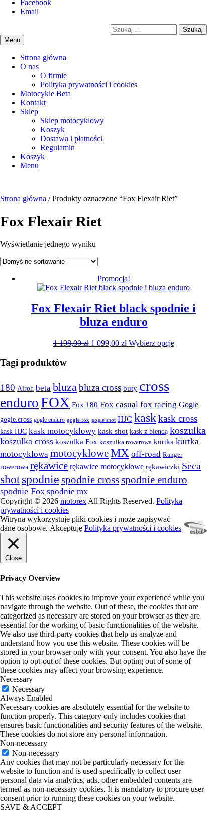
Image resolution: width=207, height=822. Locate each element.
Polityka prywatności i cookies (88, 84)
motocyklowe (79, 453)
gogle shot (103, 420)
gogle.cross (16, 419)
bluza (65, 387)
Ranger (172, 454)
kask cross (177, 418)
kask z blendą (149, 431)
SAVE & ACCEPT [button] (31, 807)
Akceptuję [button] (66, 528)
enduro (19, 402)
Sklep (29, 111)
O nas (29, 66)
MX (120, 453)
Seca (191, 465)
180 (7, 387)
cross (154, 386)
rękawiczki (163, 466)
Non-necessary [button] (23, 743)
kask (145, 417)
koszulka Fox (76, 441)
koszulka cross (26, 441)
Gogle (188, 404)
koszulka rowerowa (125, 442)
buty (130, 388)
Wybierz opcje (151, 343)
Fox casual (119, 404)
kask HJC (13, 431)
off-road (146, 454)
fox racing (158, 404)
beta (43, 388)
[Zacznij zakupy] (32, 156)
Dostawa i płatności (71, 138)
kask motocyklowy (62, 431)
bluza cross (100, 387)
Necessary (28, 689)
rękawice (49, 466)
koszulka (188, 430)
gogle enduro (49, 419)
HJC (125, 419)
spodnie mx (67, 491)
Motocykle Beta (45, 93)
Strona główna (43, 57)
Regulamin (57, 147)
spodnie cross (90, 480)
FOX (55, 402)
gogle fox (78, 420)
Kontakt (33, 102)
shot (10, 479)
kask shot (113, 431)
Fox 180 (85, 404)
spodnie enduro (154, 480)
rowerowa (14, 467)
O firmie (53, 75)
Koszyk (52, 129)
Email (29, 11)
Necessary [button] (16, 679)
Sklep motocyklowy (72, 120)
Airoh (25, 388)
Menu (29, 165)
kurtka (164, 442)
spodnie (40, 479)
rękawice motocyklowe (107, 466)
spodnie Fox (22, 491)
